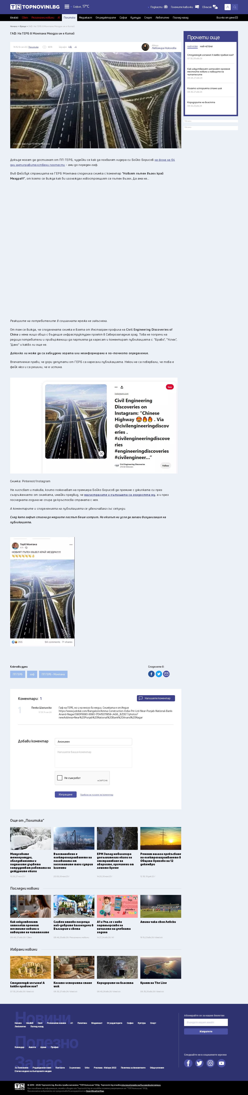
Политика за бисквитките (133, 1067)
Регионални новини (43, 17)
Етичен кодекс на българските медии (33, 1071)
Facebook (188, 1063)
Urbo (87, 1067)
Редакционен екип (42, 1067)
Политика (69, 17)
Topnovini (20, 1087)
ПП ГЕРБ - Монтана (53, 674)
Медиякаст (85, 17)
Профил (54, 1047)
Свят (25, 17)
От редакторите (106, 17)
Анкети (32, 1047)
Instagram (210, 1063)
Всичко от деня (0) (227, 17)
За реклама (74, 1067)
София (123, 17)
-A (75, 47)
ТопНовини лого (35, 7)
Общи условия (157, 1067)
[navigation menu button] (67, 6)
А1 (59, 17)
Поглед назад (180, 17)
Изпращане (65, 794)
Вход (228, 7)
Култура (136, 17)
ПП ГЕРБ (18, 674)
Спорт (148, 17)
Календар (19, 1047)
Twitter (199, 1063)
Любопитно (162, 17)
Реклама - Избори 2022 (105, 1067)
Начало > (14, 26)
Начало (18, 1023)
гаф (32, 674)
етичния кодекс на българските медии (141, 1085)
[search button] (235, 7)
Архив (43, 1047)
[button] (159, 7)
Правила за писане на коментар (96, 794)
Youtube (221, 1063)
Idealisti (14, 17)
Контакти (60, 1067)
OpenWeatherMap (95, 1091)
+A (70, 47)
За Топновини (21, 1067)
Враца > (24, 26)
